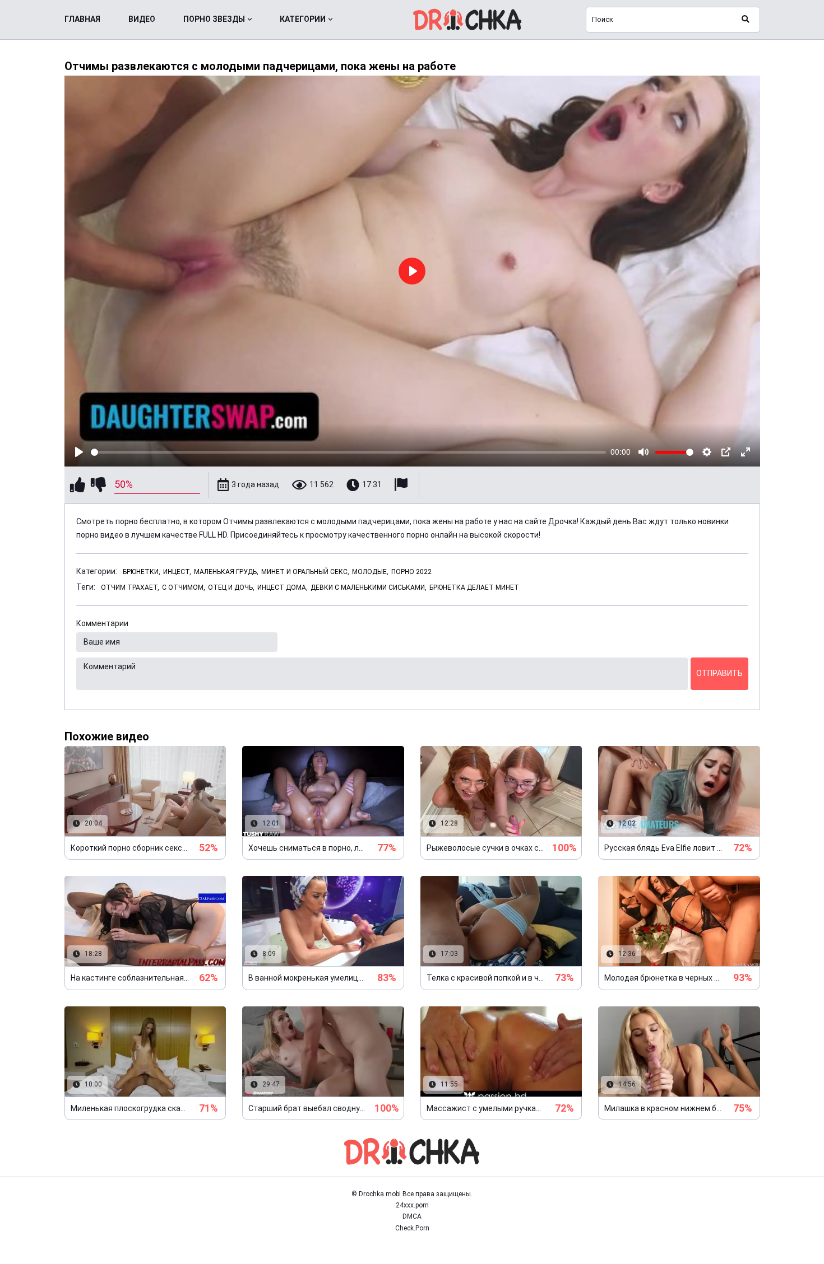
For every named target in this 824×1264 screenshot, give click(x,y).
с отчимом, (183, 587)
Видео (141, 19)
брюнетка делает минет (474, 587)
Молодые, (370, 572)
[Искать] (745, 19)
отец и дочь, (231, 587)
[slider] (349, 452)
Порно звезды (214, 19)
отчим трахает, (130, 587)
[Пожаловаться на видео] (402, 485)
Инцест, (177, 572)
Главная (82, 19)
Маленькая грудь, (226, 572)
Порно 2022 (411, 572)
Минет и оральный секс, (305, 572)
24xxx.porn (412, 1205)
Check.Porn (412, 1228)
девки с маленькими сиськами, (369, 587)
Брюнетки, (141, 572)
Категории (303, 19)
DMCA (412, 1216)
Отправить (719, 673)
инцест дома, (282, 587)
